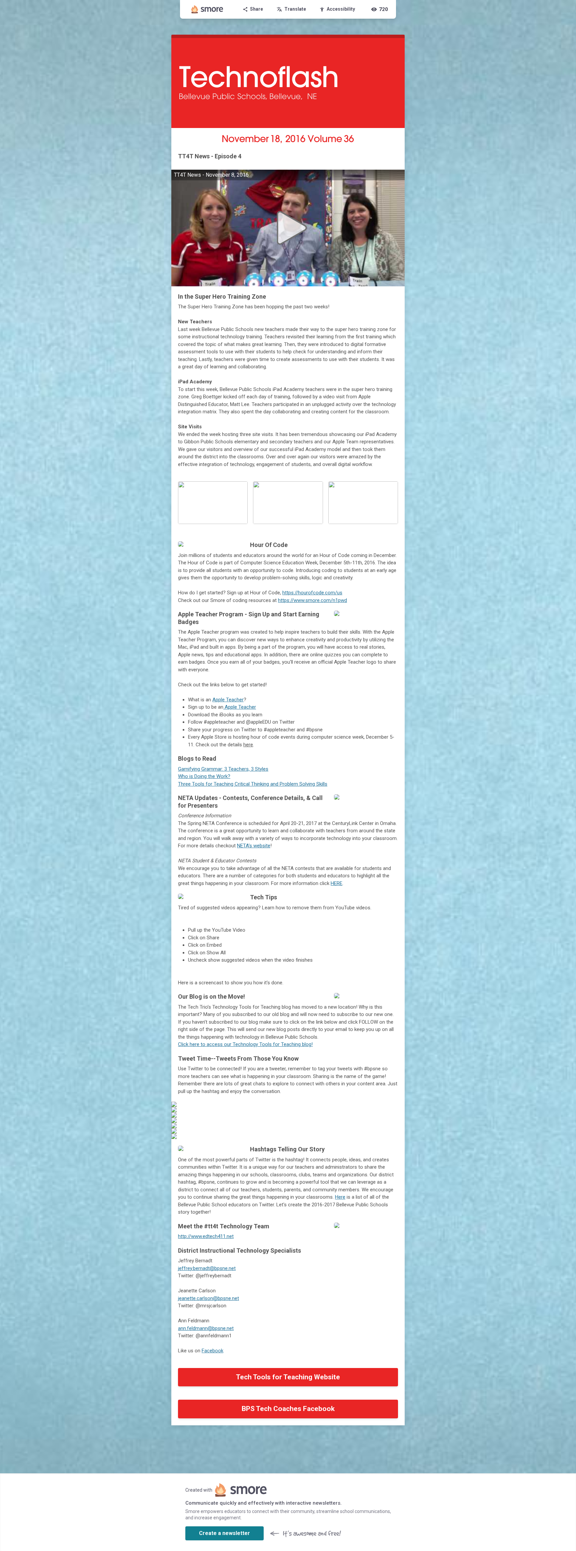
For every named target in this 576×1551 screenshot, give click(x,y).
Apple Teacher (228, 700)
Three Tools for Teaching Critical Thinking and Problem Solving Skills (252, 784)
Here (340, 1197)
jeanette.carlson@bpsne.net (208, 1298)
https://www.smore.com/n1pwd (312, 600)
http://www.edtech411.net (206, 1236)
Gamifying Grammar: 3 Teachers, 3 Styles (223, 769)
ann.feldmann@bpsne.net (206, 1328)
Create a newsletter (224, 1533)
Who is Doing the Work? (204, 776)
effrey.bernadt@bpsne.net (207, 1268)
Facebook (212, 1351)
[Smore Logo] (207, 9)
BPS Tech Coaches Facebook (288, 1409)
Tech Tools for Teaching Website (288, 1377)
